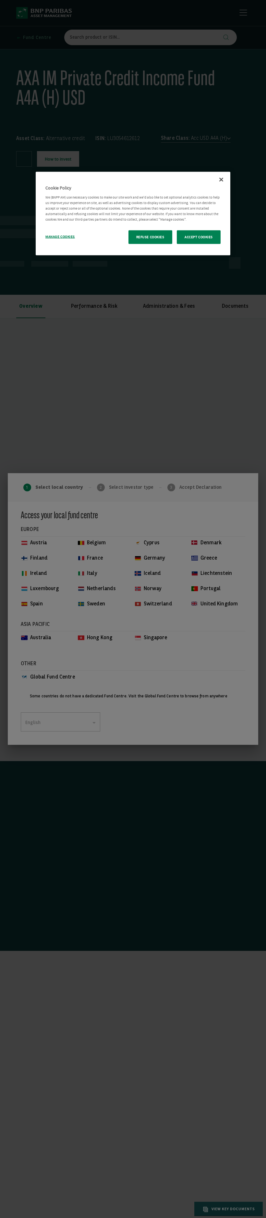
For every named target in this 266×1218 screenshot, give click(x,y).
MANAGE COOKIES (60, 236)
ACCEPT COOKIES (199, 237)
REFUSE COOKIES (150, 237)
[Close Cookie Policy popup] (221, 180)
